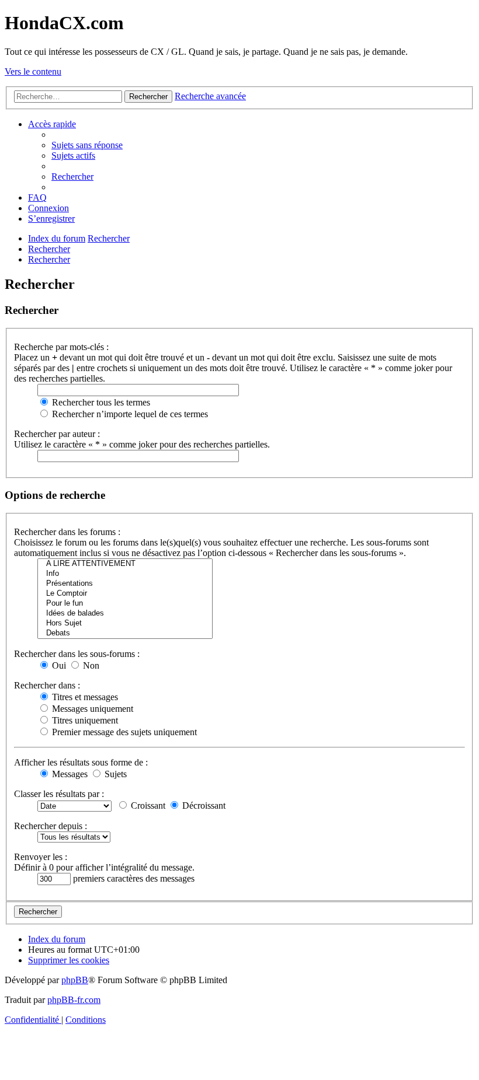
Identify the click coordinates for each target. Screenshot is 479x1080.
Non (90, 665)
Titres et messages (84, 697)
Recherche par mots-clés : (61, 347)
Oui (58, 665)
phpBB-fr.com (73, 1000)
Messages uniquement (91, 709)
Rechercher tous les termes (100, 402)
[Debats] (125, 633)
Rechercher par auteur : (57, 434)
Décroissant (202, 805)
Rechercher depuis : (50, 826)
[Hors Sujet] (125, 623)
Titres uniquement (84, 720)
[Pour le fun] (125, 604)
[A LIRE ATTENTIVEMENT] (125, 564)
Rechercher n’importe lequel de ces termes (129, 414)
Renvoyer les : (40, 857)
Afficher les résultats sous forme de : (81, 762)
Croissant (147, 805)
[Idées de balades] (125, 613)
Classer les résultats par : (59, 794)
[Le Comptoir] (125, 594)
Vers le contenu (33, 71)
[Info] (125, 574)
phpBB (74, 980)
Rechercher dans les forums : (67, 532)
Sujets (114, 774)
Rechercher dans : (47, 685)
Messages (69, 774)
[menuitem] (87, 145)
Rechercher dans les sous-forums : (77, 654)
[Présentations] (125, 584)
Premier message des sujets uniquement (123, 732)
